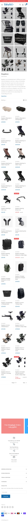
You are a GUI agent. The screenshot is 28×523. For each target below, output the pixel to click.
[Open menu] (2, 4)
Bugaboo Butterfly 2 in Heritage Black (20, 186)
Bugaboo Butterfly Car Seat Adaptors (6, 231)
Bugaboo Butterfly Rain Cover (20, 231)
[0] (25, 4)
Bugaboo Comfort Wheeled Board (5, 326)
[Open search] (20, 4)
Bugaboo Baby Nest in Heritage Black (20, 118)
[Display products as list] (26, 100)
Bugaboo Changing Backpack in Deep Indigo (21, 254)
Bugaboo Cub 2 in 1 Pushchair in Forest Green (19, 349)
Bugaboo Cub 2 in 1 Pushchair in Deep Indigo (21, 326)
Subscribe (5, 496)
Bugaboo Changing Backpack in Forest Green (5, 280)
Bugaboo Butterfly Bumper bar (19, 209)
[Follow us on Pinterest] (7, 507)
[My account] (22, 4)
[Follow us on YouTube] (10, 507)
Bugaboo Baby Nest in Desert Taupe (6, 118)
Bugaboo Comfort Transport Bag (19, 303)
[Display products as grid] (23, 100)
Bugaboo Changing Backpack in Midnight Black (20, 278)
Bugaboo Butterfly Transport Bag (5, 254)
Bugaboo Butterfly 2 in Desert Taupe (20, 164)
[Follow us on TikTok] (13, 507)
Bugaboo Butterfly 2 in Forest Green (6, 186)
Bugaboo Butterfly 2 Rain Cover (6, 209)
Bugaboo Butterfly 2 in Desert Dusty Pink (6, 164)
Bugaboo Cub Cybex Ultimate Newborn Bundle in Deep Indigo (20, 373)
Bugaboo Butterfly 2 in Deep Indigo (20, 141)
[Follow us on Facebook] (2, 507)
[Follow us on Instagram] (5, 507)
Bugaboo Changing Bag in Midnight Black (6, 303)
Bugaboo (3, 116)
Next (24, 382)
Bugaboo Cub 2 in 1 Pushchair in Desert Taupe (5, 349)
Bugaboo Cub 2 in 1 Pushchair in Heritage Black (6, 373)
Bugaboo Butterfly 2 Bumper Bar (6, 141)
